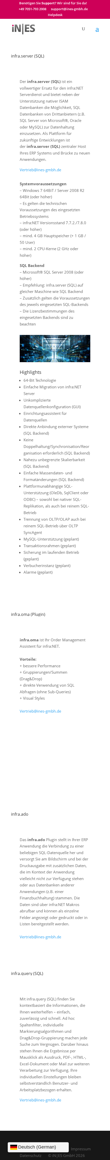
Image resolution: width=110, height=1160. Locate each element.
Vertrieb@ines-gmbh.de (40, 169)
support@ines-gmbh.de (69, 9)
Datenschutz (30, 1155)
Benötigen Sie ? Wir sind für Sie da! (53, 3)
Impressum (81, 1148)
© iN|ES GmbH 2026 (66, 1155)
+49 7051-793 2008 (32, 9)
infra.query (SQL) (27, 973)
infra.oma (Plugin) (28, 614)
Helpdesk (55, 15)
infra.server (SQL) (27, 56)
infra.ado (19, 814)
